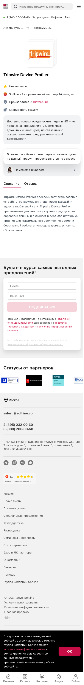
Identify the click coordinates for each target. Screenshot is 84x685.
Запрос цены (40, 17)
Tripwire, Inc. (41, 102)
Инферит (56, 17)
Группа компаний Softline (20, 582)
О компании (11, 559)
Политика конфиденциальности (26, 607)
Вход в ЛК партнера (17, 552)
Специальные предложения (23, 515)
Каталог (8, 493)
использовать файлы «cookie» (24, 649)
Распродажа (11, 530)
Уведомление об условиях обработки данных (35, 344)
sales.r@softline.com (19, 413)
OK (69, 651)
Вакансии (10, 567)
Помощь (9, 574)
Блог (68, 17)
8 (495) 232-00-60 (18, 425)
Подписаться (42, 307)
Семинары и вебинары (19, 537)
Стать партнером (15, 545)
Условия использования (21, 602)
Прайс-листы (12, 501)
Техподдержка (13, 523)
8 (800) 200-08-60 (18, 17)
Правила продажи (17, 612)
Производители (14, 508)
